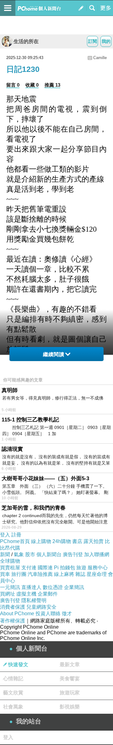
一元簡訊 (10, 587)
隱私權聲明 (33, 600)
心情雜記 (13, 678)
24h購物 (61, 541)
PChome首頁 (15, 541)
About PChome (17, 613)
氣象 (19, 554)
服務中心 (98, 567)
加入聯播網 (96, 554)
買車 (5, 574)
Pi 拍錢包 (64, 567)
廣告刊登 (73, 554)
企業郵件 (48, 594)
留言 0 (12, 85)
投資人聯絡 (48, 613)
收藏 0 (32, 85)
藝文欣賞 (13, 692)
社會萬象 (13, 706)
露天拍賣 (93, 541)
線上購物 (41, 541)
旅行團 (18, 574)
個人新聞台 (49, 554)
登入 (5, 534)
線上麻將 (64, 574)
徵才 (67, 613)
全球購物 (10, 561)
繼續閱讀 (53, 354)
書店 (77, 541)
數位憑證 (53, 587)
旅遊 (81, 567)
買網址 (7, 594)
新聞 (5, 554)
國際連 (45, 567)
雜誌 (80, 574)
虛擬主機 (26, 594)
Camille (100, 57)
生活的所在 (26, 41)
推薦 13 (52, 85)
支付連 (28, 567)
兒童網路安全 (41, 607)
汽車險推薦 (40, 574)
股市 (30, 554)
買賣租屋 (10, 567)
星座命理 (97, 574)
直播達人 (31, 587)
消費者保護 (12, 607)
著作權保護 (12, 620)
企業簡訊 (74, 587)
